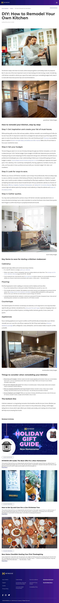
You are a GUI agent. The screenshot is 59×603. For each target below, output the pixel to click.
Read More (4, 467)
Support (4, 582)
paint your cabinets (25, 269)
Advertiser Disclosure (53, 7)
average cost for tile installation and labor (20, 292)
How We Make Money (48, 582)
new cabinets (28, 276)
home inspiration (5, 8)
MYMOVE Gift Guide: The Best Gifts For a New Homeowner (24, 461)
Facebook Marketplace (25, 185)
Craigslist (15, 185)
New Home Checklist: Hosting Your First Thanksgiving (22, 554)
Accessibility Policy (33, 587)
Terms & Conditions (33, 579)
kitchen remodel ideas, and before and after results (25, 140)
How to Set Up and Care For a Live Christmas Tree (21, 507)
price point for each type (32, 308)
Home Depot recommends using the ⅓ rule (24, 160)
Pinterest (46, 138)
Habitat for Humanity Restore (42, 185)
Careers (4, 585)
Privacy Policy (5, 588)
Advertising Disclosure (48, 579)
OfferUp (10, 185)
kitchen (11, 8)
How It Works (5, 579)
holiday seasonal (7, 504)
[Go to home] (5, 2)
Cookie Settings (19, 579)
